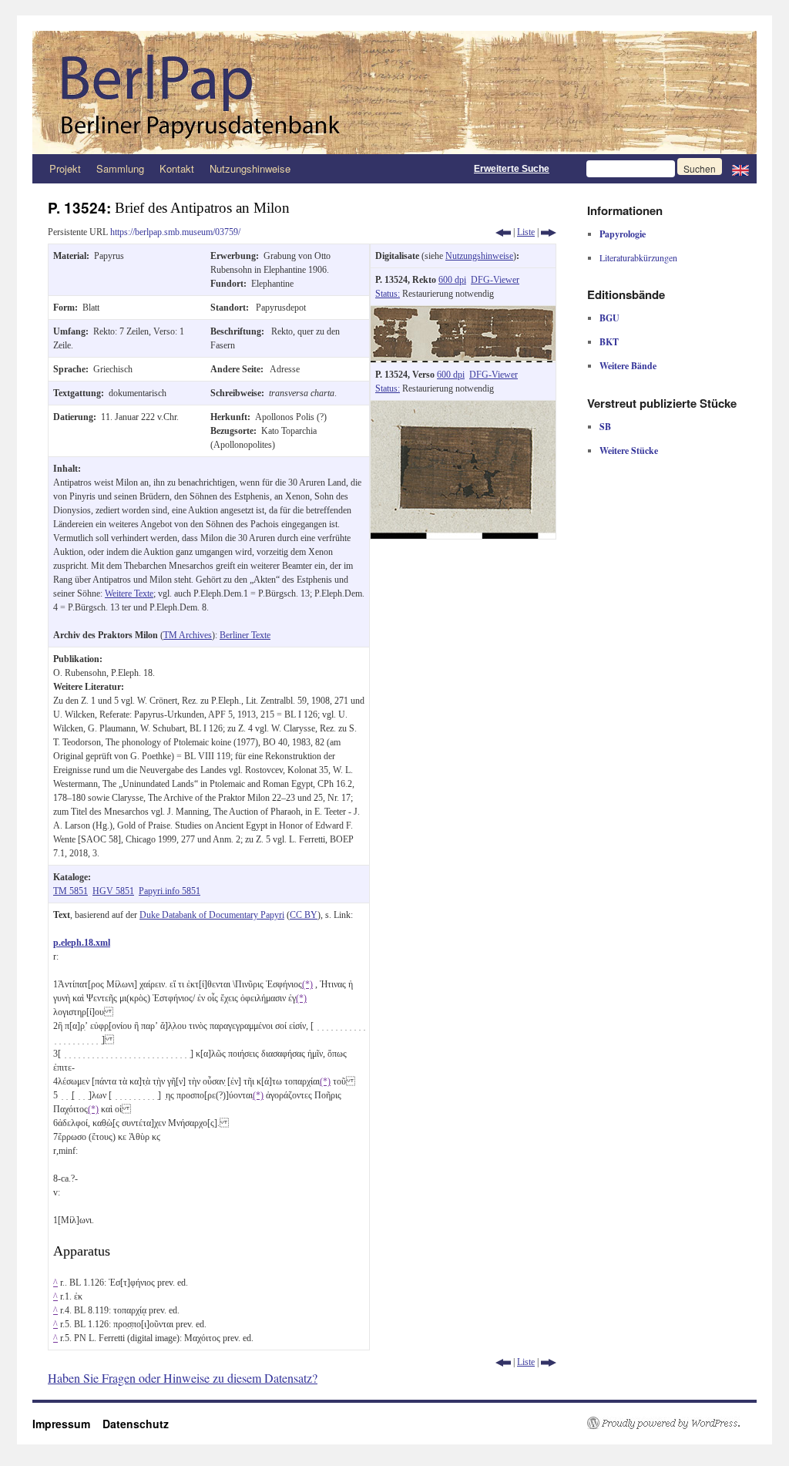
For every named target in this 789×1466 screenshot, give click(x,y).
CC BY (303, 915)
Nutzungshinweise (250, 168)
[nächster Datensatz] (548, 232)
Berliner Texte (245, 635)
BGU (609, 317)
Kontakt (176, 168)
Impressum (67, 1423)
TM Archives (187, 635)
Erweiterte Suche (511, 168)
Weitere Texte (129, 593)
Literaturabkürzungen (638, 257)
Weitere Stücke (628, 450)
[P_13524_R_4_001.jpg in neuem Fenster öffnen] (463, 313)
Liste (526, 232)
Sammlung (120, 168)
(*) (307, 984)
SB (605, 426)
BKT (609, 341)
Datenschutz (135, 1423)
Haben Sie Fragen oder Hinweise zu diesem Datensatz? (182, 1378)
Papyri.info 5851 (169, 891)
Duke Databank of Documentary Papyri (211, 915)
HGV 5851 (113, 891)
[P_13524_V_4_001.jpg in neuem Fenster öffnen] (463, 407)
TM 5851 (70, 891)
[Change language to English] (740, 169)
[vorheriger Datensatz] (503, 232)
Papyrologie (622, 233)
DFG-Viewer (495, 279)
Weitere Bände (627, 365)
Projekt (65, 168)
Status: (387, 293)
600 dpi (452, 279)
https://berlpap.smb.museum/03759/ (175, 232)
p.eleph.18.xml (81, 942)
